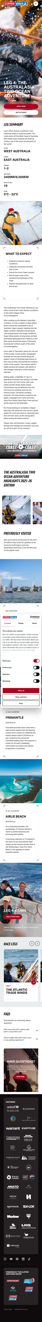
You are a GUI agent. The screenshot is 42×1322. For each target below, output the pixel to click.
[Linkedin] (23, 1259)
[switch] (36, 667)
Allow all (21, 691)
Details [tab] (21, 623)
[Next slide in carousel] (37, 943)
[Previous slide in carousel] (32, 943)
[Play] (21, 447)
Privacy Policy (8, 1309)
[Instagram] (5, 1259)
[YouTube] (11, 1259)
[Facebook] (17, 1259)
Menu (35, 3)
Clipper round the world (15, 4)
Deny (21, 703)
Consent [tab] (7, 623)
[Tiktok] (29, 1259)
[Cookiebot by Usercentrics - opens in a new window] (30, 617)
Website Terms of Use (21, 1309)
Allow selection (21, 697)
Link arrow (33, 982)
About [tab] (34, 623)
